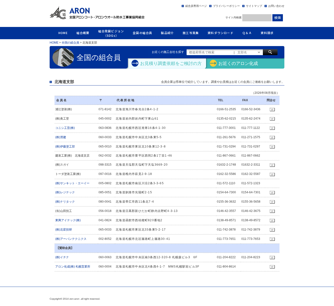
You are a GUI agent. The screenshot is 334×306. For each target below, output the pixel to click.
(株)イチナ (62, 257)
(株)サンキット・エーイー (72, 183)
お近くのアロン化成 (238, 63)
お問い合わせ (276, 5)
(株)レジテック (65, 192)
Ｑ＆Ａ (247, 33)
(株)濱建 (60, 137)
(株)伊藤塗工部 (65, 146)
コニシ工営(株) (65, 128)
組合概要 (83, 33)
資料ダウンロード (221, 33)
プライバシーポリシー (226, 5)
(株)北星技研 (63, 229)
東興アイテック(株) (68, 220)
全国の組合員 (142, 33)
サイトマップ (254, 5)
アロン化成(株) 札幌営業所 (72, 266)
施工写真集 (191, 33)
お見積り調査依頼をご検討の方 (171, 63)
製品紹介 (167, 33)
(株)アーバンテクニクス (71, 239)
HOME (63, 33)
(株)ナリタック (65, 201)
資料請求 (267, 33)
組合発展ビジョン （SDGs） (111, 33)
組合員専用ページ (196, 5)
